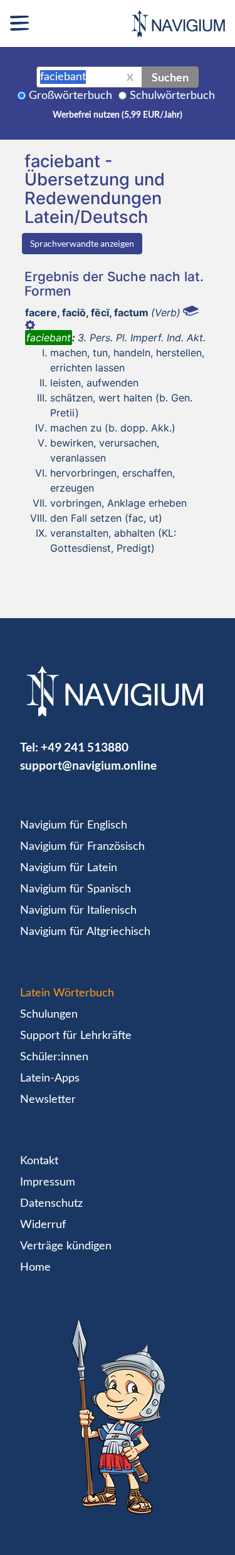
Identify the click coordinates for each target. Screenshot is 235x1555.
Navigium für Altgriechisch (85, 932)
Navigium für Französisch (82, 846)
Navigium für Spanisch (75, 889)
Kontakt (39, 1161)
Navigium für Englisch (73, 825)
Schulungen (49, 1014)
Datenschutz (51, 1203)
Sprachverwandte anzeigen (82, 243)
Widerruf (43, 1225)
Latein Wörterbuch (67, 993)
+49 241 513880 (84, 747)
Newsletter (48, 1099)
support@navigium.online (88, 765)
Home (35, 1267)
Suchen (170, 77)
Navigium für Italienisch (78, 910)
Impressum (47, 1182)
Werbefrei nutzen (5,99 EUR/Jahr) (117, 115)
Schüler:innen (54, 1057)
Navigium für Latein (68, 868)
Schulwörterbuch (172, 95)
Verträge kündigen (66, 1246)
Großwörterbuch (70, 95)
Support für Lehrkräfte (76, 1035)
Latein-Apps (50, 1078)
